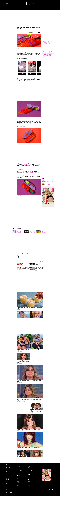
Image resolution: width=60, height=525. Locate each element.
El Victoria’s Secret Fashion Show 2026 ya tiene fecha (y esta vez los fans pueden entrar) (48, 46)
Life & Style (7, 483)
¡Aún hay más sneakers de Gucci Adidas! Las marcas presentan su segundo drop (45, 232)
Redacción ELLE (19, 255)
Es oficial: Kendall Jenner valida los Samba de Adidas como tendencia (19, 232)
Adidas (39, 76)
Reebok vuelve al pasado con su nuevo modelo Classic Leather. (49, 184)
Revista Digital (48, 204)
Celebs (17, 7)
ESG (28, 479)
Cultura (7, 474)
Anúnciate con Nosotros (50, 492)
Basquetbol (18, 471)
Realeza (7, 470)
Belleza (12, 7)
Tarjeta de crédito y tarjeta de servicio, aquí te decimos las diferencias (49, 181)
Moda (8, 7)
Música (18, 465)
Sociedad (29, 467)
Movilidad (29, 482)
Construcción (30, 469)
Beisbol (18, 469)
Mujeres (18, 481)
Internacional (19, 478)
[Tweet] (39, 32)
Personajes (7, 479)
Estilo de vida (22, 7)
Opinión (29, 466)
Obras (28, 468)
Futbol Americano (19, 470)
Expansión (18, 475)
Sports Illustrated (19, 468)
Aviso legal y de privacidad (35, 492)
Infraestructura (30, 471)
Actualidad (29, 475)
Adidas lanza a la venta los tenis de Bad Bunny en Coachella (32, 231)
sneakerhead (32, 172)
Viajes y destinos (8, 478)
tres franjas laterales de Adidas (26, 164)
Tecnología (18, 479)
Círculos (7, 471)
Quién (7, 469)
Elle (6, 464)
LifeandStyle (18, 482)
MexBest (7, 476)
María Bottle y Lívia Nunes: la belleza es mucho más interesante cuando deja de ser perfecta (48, 42)
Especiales (29, 477)
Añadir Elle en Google (31, 32)
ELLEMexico (49, 489)
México (18, 485)
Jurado (7, 481)
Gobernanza (29, 481)
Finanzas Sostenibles (31, 483)
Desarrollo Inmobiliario (31, 470)
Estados (29, 465)
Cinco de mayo (32, 119)
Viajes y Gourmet (19, 466)
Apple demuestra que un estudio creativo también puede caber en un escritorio (48, 55)
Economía (18, 477)
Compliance (43, 492)
